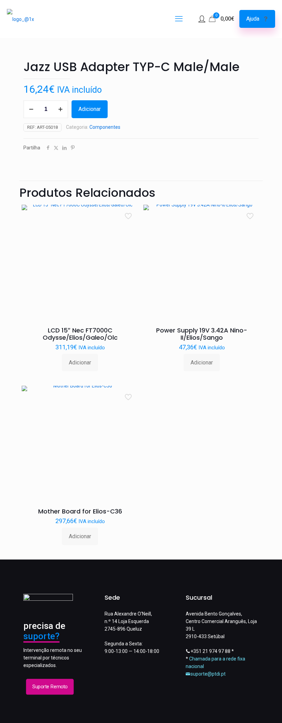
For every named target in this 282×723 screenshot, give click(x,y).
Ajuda (252, 18)
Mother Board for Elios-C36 (80, 511)
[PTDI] (20, 19)
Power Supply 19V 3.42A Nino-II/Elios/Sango (201, 334)
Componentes (104, 127)
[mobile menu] (179, 19)
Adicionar (89, 109)
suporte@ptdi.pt (208, 674)
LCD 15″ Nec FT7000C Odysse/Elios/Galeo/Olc (80, 334)
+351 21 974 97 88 (210, 651)
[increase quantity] (60, 109)
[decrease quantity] (31, 109)
